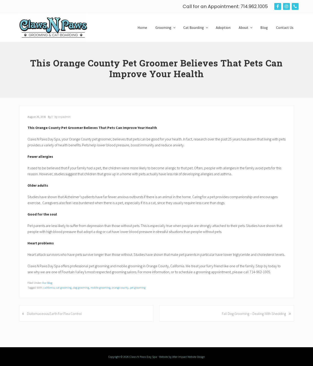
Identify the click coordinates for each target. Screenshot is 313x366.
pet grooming (138, 287)
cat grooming (63, 287)
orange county (120, 287)
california (49, 287)
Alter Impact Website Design (188, 356)
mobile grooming (100, 287)
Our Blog (47, 282)
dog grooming (81, 287)
